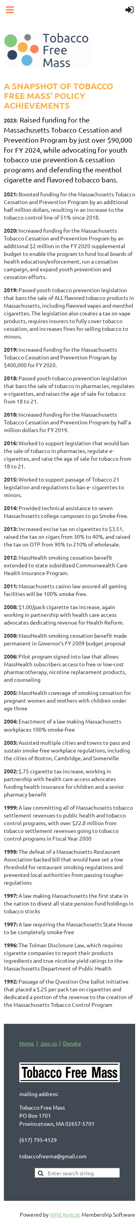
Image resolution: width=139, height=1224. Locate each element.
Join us (48, 1043)
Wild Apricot (65, 1214)
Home (26, 1043)
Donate (72, 1043)
